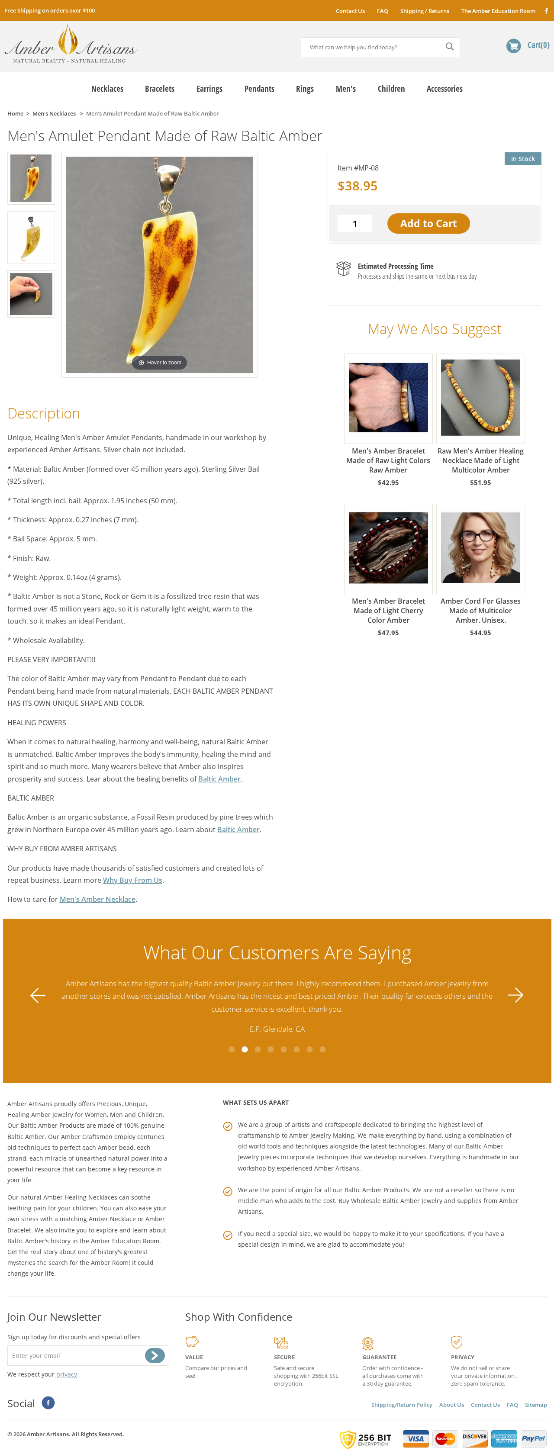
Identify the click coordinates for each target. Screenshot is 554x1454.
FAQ (382, 11)
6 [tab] (296, 1049)
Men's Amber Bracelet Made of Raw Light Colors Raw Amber (388, 460)
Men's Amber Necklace (97, 899)
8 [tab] (322, 1049)
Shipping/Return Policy (401, 1405)
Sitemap (536, 1405)
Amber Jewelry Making (321, 1135)
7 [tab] (309, 1049)
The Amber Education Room (498, 11)
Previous (38, 995)
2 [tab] (244, 1049)
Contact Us (350, 11)
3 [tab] (257, 1049)
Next (516, 995)
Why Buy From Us (132, 880)
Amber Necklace (112, 1219)
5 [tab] (283, 1049)
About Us (451, 1405)
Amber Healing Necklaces (80, 1197)
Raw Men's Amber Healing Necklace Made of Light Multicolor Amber (481, 460)
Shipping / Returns (424, 11)
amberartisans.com (71, 43)
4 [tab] (270, 1049)
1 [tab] (231, 1049)
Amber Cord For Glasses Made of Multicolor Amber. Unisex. (481, 610)
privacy (66, 1374)
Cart (537, 44)
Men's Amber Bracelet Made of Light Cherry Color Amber (388, 610)
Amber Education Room (125, 1241)
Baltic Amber (219, 779)
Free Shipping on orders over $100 (49, 10)
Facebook (546, 10)
